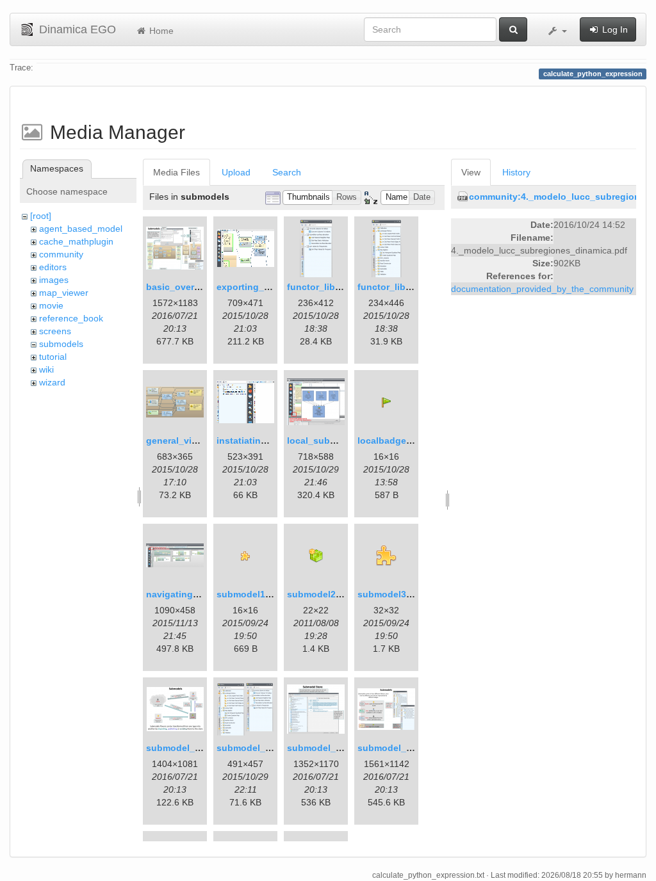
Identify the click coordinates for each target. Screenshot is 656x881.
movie (51, 305)
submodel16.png (253, 594)
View (470, 172)
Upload (236, 172)
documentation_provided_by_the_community (542, 289)
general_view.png (184, 440)
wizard (52, 382)
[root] (40, 216)
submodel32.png (394, 594)
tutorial (53, 357)
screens (55, 331)
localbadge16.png (396, 440)
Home (160, 31)
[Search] (513, 29)
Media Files (176, 172)
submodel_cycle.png (192, 748)
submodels (61, 344)
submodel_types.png (403, 748)
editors (53, 267)
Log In (614, 29)
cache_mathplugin (76, 241)
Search (286, 172)
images (54, 280)
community (61, 254)
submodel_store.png (332, 748)
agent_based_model (80, 228)
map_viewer (63, 292)
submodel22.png (324, 594)
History (516, 172)
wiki (46, 369)
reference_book (71, 318)
